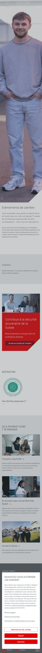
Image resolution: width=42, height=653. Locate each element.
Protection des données (12, 617)
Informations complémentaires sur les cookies (19, 621)
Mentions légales (9, 612)
